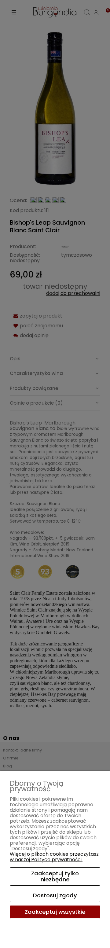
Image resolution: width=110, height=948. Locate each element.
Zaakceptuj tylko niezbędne (55, 876)
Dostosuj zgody (55, 895)
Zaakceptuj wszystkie (55, 912)
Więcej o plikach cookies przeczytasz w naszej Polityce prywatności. (54, 857)
